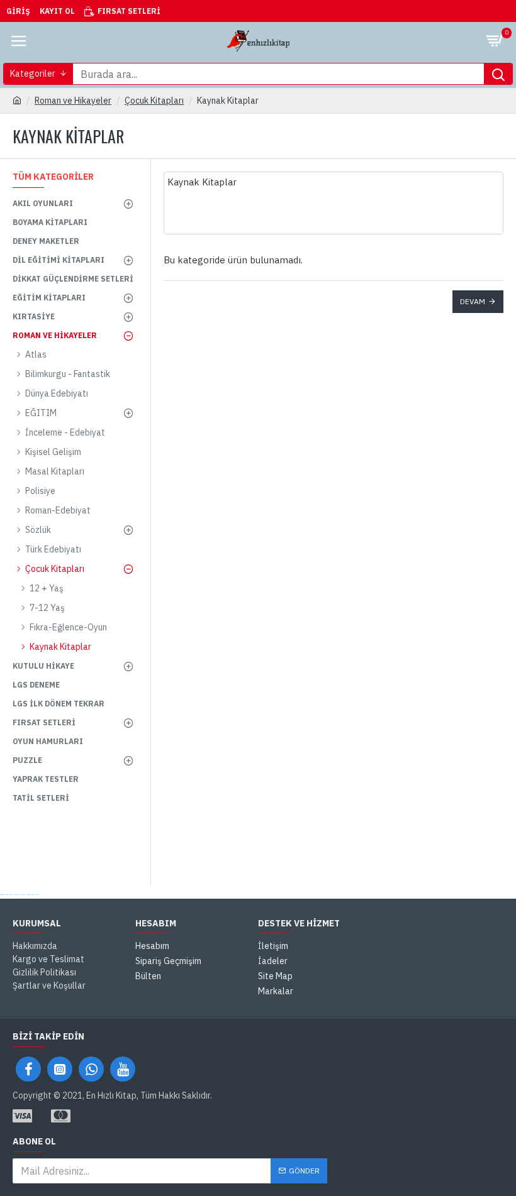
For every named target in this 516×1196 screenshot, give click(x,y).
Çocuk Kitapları (154, 100)
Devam (472, 301)
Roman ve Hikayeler (73, 100)
